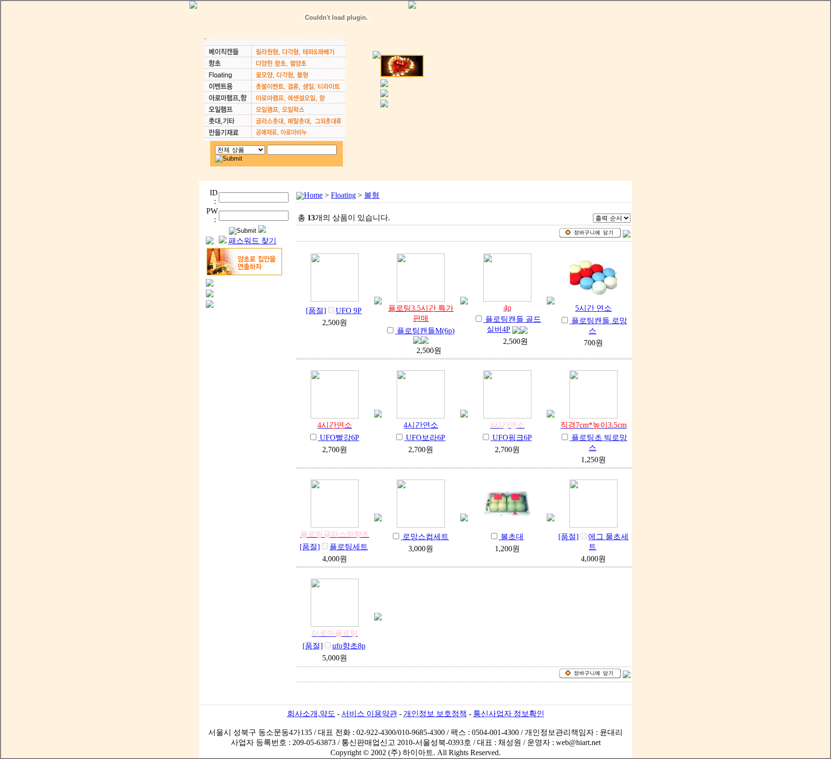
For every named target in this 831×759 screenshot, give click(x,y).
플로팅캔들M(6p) (425, 331)
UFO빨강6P (339, 437)
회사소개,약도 (311, 713)
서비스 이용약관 (369, 713)
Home (313, 195)
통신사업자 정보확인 (508, 713)
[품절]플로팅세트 (334, 547)
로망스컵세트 (426, 536)
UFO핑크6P (512, 437)
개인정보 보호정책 (435, 713)
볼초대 (512, 536)
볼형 (371, 195)
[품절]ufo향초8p (333, 646)
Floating (343, 195)
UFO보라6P (425, 437)
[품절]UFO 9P (334, 310)
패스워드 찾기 (252, 241)
